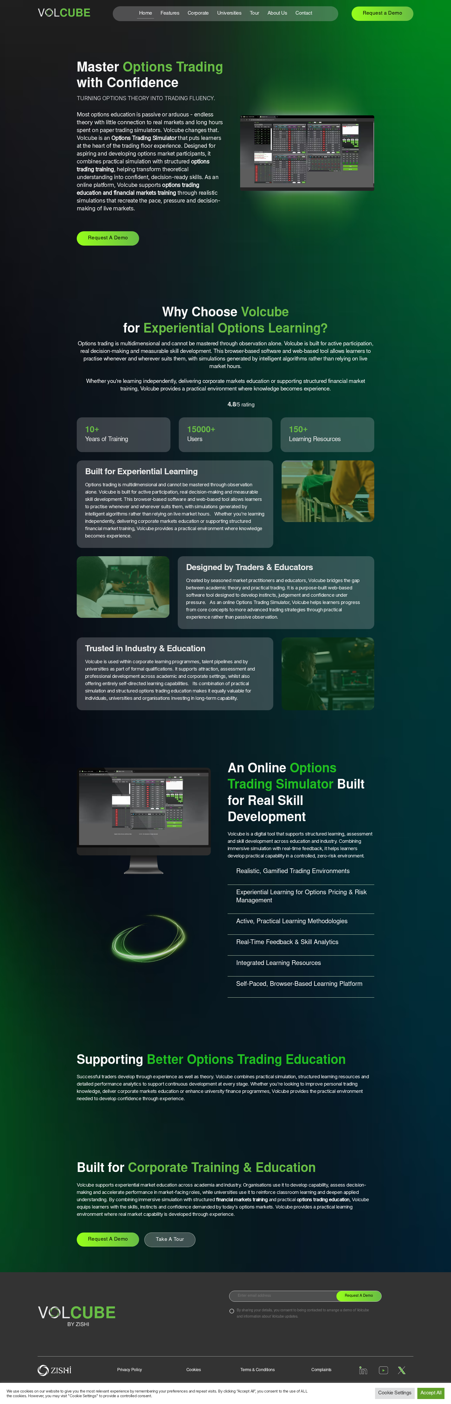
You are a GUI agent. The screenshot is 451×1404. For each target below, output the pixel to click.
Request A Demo (108, 238)
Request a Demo (382, 13)
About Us (277, 13)
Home (145, 13)
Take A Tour (170, 1239)
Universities (229, 13)
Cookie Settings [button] (394, 1393)
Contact (303, 13)
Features (170, 13)
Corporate (198, 13)
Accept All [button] (430, 1393)
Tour (254, 13)
